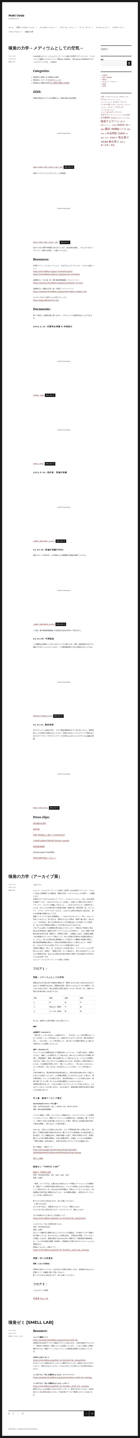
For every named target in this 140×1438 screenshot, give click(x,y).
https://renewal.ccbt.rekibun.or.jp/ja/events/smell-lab (55, 1340)
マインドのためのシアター (107, 110)
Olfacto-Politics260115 (40, 808)
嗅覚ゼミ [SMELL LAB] (42, 1172)
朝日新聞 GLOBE (39, 823)
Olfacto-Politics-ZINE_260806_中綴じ (46, 242)
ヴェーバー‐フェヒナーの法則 (118, 115)
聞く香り (107, 138)
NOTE (104, 86)
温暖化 (102, 133)
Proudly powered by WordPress (27, 1429)
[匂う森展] (54, 83)
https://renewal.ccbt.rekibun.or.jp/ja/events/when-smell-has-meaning (63, 1377)
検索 (102, 59)
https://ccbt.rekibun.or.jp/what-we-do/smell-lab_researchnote (59, 1218)
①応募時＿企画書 (38, 395)
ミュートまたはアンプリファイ (111, 112)
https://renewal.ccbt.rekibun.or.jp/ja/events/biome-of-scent (58, 283)
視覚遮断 (104, 142)
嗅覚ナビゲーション (113, 121)
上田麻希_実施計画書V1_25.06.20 (44, 541)
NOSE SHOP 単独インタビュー (44, 858)
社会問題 (112, 133)
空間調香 (121, 133)
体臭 (128, 115)
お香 (102, 97)
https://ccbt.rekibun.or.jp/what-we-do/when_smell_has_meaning (61, 1250)
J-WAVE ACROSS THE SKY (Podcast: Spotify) (51, 841)
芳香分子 (113, 138)
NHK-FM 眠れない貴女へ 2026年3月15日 (49, 835)
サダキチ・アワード (120, 102)
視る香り (123, 137)
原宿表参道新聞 (39, 846)
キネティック (124, 97)
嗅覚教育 (121, 125)
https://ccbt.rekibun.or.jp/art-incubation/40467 (53, 271)
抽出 (108, 129)
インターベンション (111, 97)
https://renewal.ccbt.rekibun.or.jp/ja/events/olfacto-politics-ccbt (60, 291)
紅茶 (127, 133)
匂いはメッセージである (123, 118)
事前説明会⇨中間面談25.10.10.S (42, 716)
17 (23, 1413)
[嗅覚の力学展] (63, 83)
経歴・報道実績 (107, 77)
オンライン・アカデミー (109, 82)
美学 (102, 138)
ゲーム (103, 99)
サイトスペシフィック (106, 102)
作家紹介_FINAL (38, 464)
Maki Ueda (16, 15)
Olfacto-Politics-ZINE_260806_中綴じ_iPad (48, 167)
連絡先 (104, 79)
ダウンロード (69, 167)
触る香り (114, 141)
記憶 (121, 142)
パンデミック (127, 104)
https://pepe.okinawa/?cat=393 (46, 300)
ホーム (11, 27)
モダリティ (105, 115)
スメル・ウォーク (117, 104)
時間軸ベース (118, 129)
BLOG (104, 84)
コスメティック (111, 99)
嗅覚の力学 (29, 32)
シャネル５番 (105, 104)
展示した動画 (38, 1158)
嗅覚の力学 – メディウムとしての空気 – (46, 47)
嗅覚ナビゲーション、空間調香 (109, 125)
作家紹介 (105, 75)
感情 (102, 129)
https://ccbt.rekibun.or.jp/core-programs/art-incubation (56, 274)
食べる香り (105, 145)
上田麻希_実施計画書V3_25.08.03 (43, 624)
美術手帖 (36, 829)
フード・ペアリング (115, 107)
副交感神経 (113, 118)
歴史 (128, 129)
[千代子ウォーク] (54, 80)
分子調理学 (105, 118)
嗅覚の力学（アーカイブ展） (35, 876)
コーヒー (118, 99)
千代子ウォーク (41, 1298)
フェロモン (103, 107)
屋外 (127, 125)
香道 (112, 145)
